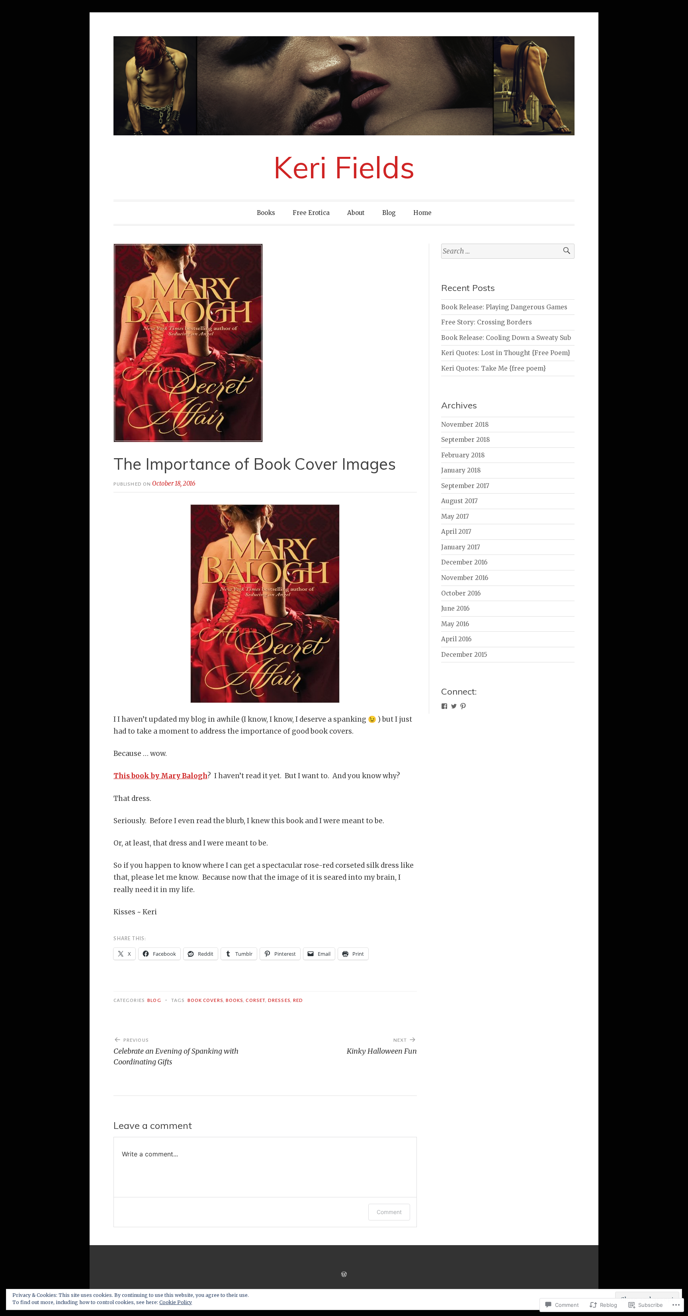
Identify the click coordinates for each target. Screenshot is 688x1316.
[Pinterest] (463, 706)
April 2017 (456, 531)
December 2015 (464, 654)
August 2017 (459, 501)
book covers (205, 1000)
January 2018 (461, 470)
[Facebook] (444, 706)
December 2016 (464, 562)
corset (255, 1000)
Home (422, 213)
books (234, 1000)
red (298, 1000)
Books (266, 213)
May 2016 (455, 624)
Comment (389, 1212)
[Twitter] (454, 706)
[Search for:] (508, 251)
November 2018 (465, 424)
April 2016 (456, 639)
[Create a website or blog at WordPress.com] (344, 1274)
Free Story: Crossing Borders (486, 322)
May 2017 (455, 516)
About (356, 213)
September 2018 (465, 439)
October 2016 (461, 593)
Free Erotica (311, 213)
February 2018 (463, 455)
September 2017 (465, 486)
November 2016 (464, 578)
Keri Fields (344, 167)
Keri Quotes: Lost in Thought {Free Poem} (505, 353)
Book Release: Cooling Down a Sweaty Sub (506, 338)
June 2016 (455, 608)
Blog (389, 213)
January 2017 (460, 547)
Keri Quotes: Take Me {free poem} (493, 368)
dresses (279, 1000)
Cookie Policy (175, 1302)
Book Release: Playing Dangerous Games (504, 307)
